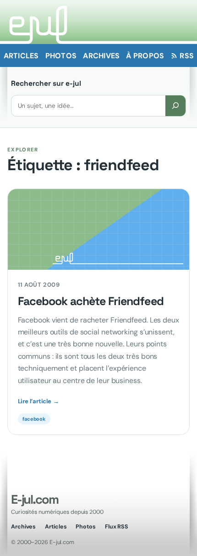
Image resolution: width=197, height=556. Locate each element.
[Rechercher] (175, 105)
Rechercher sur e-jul (46, 83)
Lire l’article (38, 401)
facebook (33, 419)
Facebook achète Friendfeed (91, 301)
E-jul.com (34, 499)
